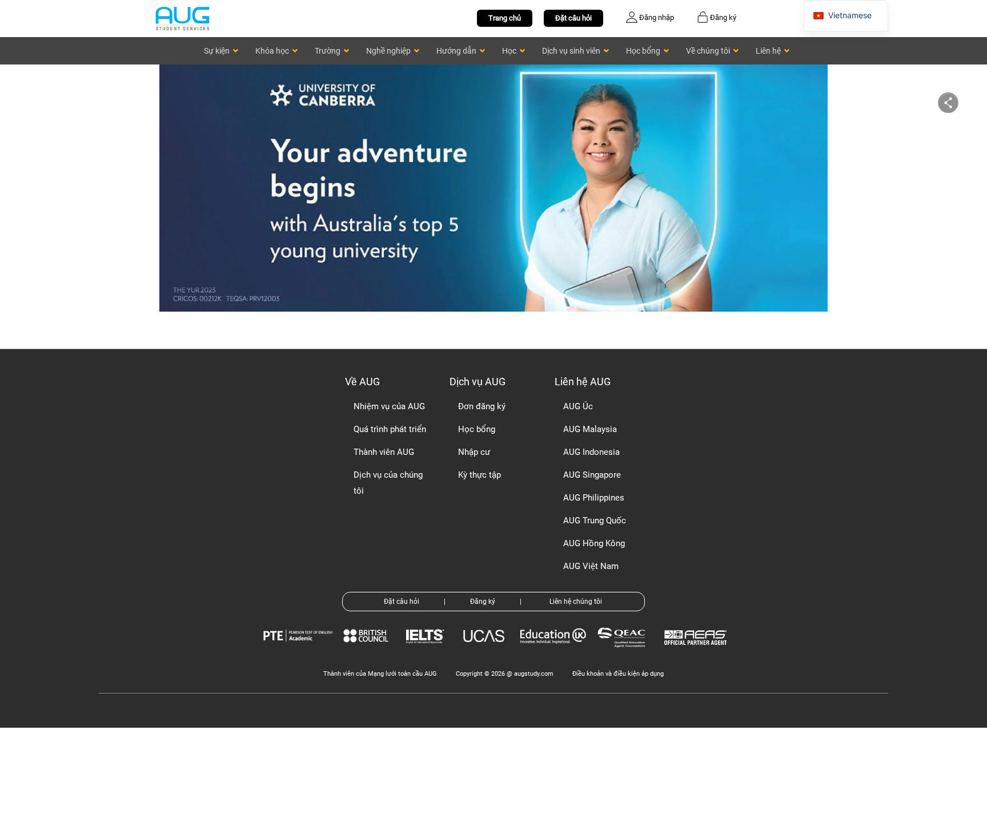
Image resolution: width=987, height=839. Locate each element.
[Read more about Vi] (182, 18)
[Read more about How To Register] (697, 653)
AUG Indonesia (591, 452)
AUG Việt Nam (591, 566)
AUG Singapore (592, 475)
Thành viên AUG (384, 452)
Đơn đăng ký (481, 406)
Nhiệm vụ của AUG (389, 406)
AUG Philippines (593, 498)
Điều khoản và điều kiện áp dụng (618, 673)
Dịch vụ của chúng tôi (388, 483)
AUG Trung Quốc (594, 520)
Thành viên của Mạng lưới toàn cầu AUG (380, 673)
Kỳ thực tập (479, 475)
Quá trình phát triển (390, 429)
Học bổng (476, 429)
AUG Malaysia (590, 429)
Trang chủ (504, 18)
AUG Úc (578, 406)
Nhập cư (474, 452)
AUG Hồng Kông (594, 543)
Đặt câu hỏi (573, 18)
